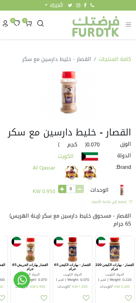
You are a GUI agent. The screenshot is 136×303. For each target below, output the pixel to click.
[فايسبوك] (85, 5)
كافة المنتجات (115, 59)
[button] (54, 5)
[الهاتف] (92, 5)
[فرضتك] (22, 280)
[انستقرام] (78, 5)
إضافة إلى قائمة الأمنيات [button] (108, 202)
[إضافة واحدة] (62, 189)
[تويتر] (70, 5)
